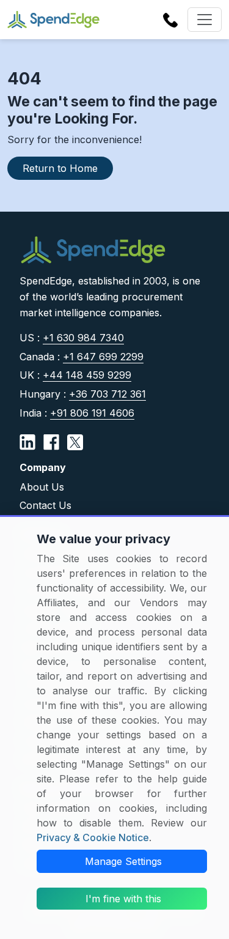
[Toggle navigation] (204, 19)
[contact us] (170, 19)
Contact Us (45, 505)
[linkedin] (27, 441)
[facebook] (51, 441)
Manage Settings (123, 861)
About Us (42, 487)
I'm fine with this (123, 899)
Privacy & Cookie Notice (93, 837)
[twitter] (75, 441)
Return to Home (60, 168)
